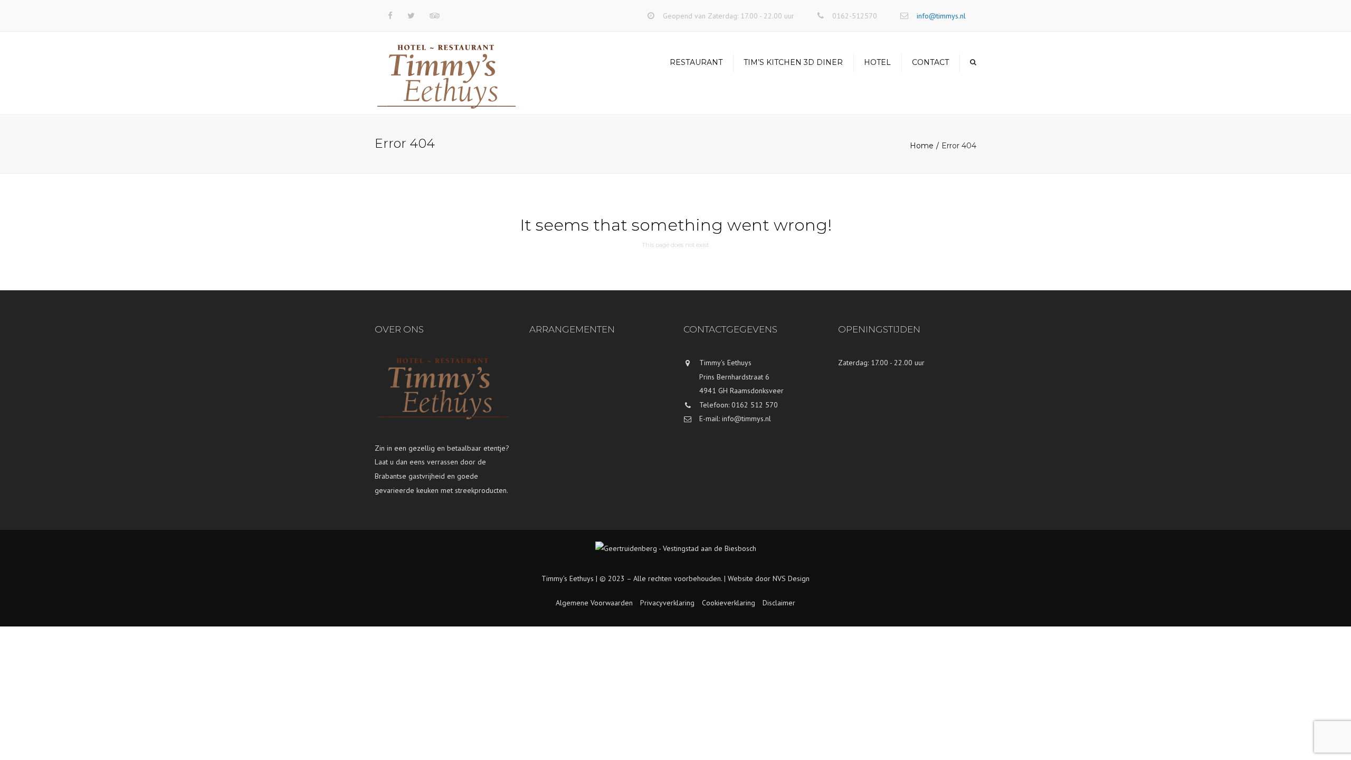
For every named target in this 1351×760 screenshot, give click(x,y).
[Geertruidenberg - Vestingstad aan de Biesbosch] (675, 556)
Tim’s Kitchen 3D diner (793, 62)
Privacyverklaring (667, 602)
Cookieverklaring (728, 602)
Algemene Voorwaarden (594, 602)
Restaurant (696, 62)
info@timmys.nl (941, 16)
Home (922, 145)
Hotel (877, 62)
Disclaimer (779, 602)
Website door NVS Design (769, 578)
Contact (930, 62)
